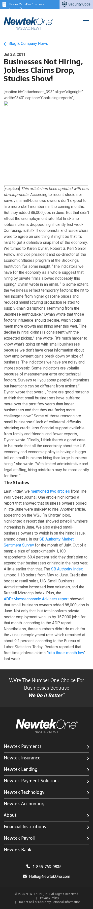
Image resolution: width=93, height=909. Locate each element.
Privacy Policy (49, 898)
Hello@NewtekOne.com (49, 877)
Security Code (79, 4)
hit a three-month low (66, 653)
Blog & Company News (27, 44)
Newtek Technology (24, 792)
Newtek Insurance (22, 757)
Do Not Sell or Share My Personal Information (49, 902)
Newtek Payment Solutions (32, 780)
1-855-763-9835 (46, 867)
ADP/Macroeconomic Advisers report (36, 599)
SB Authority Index (67, 569)
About (10, 815)
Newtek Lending (20, 769)
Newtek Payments (22, 746)
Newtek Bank (17, 849)
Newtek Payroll (19, 838)
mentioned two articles (50, 491)
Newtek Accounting (24, 803)
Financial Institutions (25, 826)
